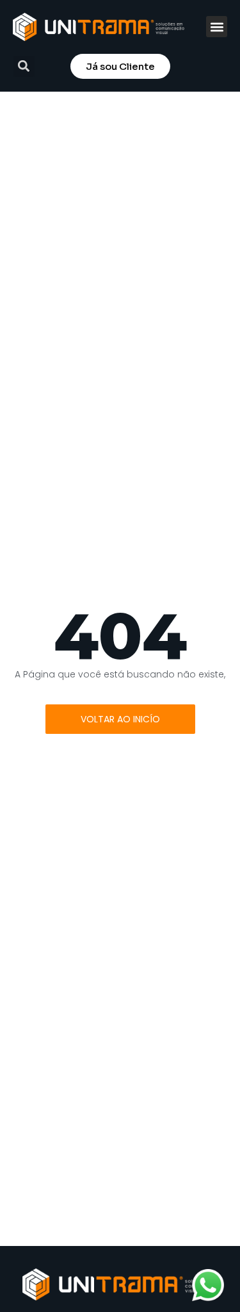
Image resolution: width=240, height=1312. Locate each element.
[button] (216, 26)
